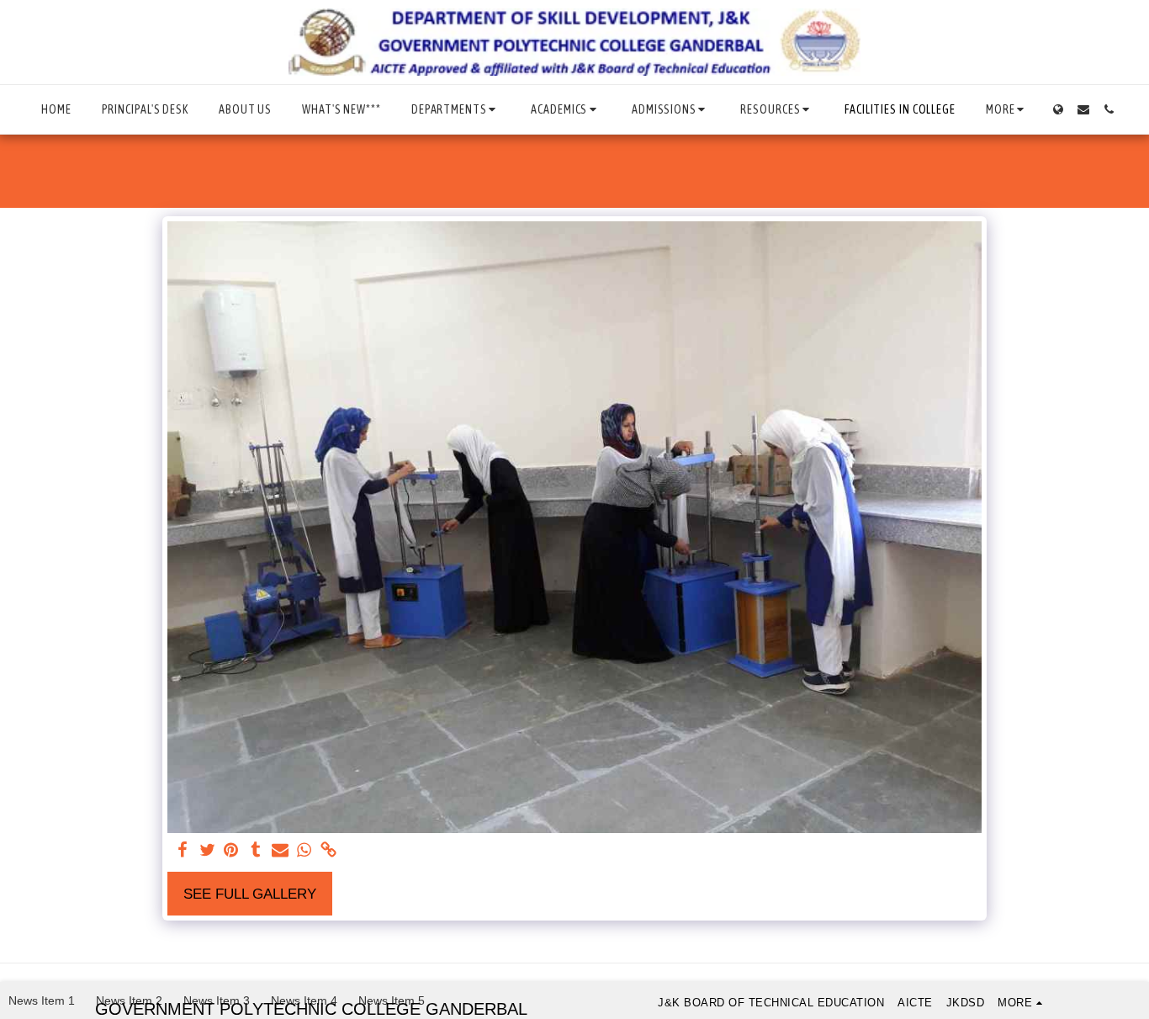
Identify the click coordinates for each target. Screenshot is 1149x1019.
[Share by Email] (280, 850)
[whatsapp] (304, 850)
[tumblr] (255, 850)
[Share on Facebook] (183, 850)
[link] (328, 850)
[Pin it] (232, 850)
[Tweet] (207, 850)
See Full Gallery (249, 893)
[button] (456, 109)
